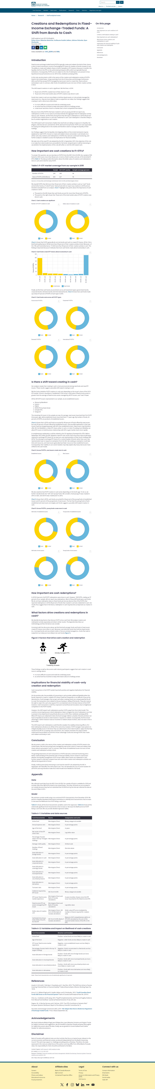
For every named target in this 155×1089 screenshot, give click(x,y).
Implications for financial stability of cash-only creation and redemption (108, 44)
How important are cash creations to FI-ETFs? (107, 31)
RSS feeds (105, 1075)
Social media (106, 1077)
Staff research (44, 1049)
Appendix (99, 50)
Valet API (105, 1080)
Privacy (81, 1073)
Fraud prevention (36, 1080)
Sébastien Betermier (46, 40)
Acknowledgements (102, 55)
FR (121, 2)
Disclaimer (100, 57)
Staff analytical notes (53, 15)
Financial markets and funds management (53, 1053)
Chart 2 (33, 242)
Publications (62, 10)
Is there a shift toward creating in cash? (107, 34)
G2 (42, 1051)
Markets (46, 10)
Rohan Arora (35, 40)
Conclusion (100, 47)
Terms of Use (83, 1070)
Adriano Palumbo (77, 40)
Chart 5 (33, 499)
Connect (59, 1073)
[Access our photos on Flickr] (88, 1086)
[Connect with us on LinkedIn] (82, 1086)
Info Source (82, 1079)
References (100, 52)
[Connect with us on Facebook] (67, 1086)
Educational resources (38, 1077)
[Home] (40, 4)
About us (101, 6)
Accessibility (35, 1073)
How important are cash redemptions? (107, 37)
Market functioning (71, 1053)
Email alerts (105, 1073)
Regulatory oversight (95, 10)
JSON (51, 52)
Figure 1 (67, 633)
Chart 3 (70, 292)
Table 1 (37, 159)
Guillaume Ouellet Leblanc (62, 40)
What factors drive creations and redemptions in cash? (106, 40)
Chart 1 (57, 188)
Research (71, 10)
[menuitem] (58, 204)
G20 (44, 1051)
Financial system (81, 1053)
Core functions (37, 10)
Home (33, 15)
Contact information (108, 1070)
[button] (33, 47)
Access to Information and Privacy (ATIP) (89, 1076)
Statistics (84, 10)
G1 (40, 1051)
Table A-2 (81, 805)
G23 (47, 1051)
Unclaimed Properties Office (63, 1075)
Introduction (100, 28)
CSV (46, 52)
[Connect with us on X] (62, 1086)
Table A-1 (34, 805)
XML (58, 52)
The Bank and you (111, 6)
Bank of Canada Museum (62, 1070)
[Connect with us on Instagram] (72, 1086)
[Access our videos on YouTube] (93, 1086)
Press (77, 10)
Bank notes (54, 10)
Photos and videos (37, 1075)
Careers (120, 6)
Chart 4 (33, 422)
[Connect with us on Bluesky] (77, 1086)
